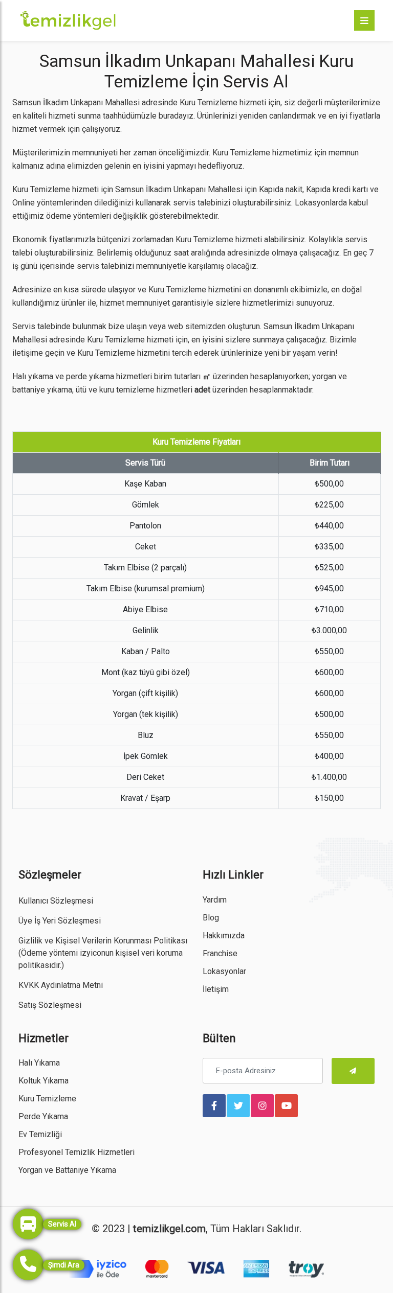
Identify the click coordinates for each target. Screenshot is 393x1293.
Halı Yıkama (39, 1063)
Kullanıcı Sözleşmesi (55, 901)
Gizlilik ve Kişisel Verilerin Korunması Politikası (102, 940)
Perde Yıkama (43, 1116)
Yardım (215, 900)
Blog (211, 917)
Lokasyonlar (224, 971)
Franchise (220, 953)
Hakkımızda (224, 935)
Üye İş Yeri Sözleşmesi (59, 921)
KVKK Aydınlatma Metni (60, 985)
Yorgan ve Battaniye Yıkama (67, 1170)
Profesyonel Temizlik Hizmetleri (76, 1152)
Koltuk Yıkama (43, 1081)
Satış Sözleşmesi (49, 1005)
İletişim (216, 989)
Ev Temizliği (40, 1134)
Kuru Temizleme (47, 1098)
